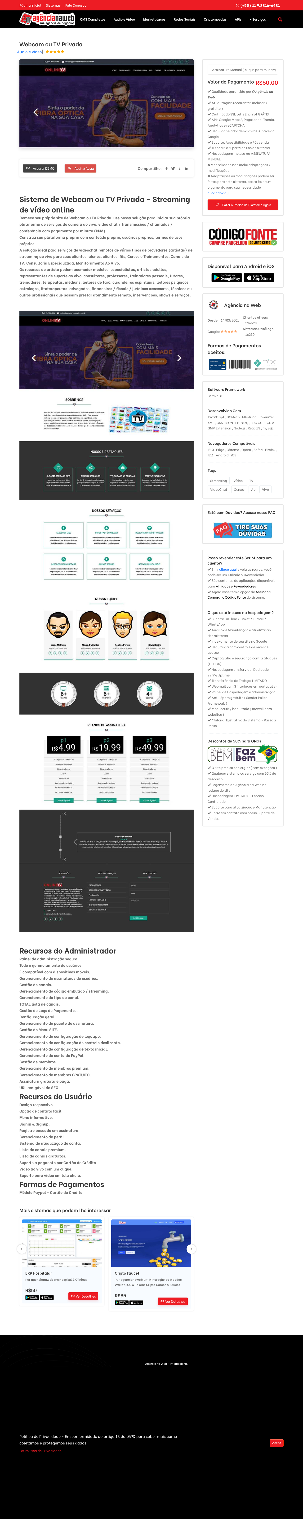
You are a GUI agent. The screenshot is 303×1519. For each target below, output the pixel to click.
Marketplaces (154, 19)
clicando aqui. (219, 192)
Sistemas (53, 5)
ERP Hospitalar (38, 1273)
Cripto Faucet (127, 1273)
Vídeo (238, 480)
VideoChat (218, 489)
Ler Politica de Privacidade (40, 1450)
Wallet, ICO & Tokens (130, 1284)
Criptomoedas (215, 19)
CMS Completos (92, 19)
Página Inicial (30, 5)
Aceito (276, 1443)
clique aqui (228, 569)
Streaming (218, 480)
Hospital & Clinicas (73, 1279)
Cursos (239, 489)
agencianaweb (42, 1279)
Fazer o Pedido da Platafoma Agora (246, 205)
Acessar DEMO (43, 168)
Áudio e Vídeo (124, 19)
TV (251, 480)
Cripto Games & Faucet (163, 1284)
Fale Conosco (75, 5)
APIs (238, 19)
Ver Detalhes (85, 1296)
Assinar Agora (84, 168)
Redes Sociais (185, 19)
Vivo (265, 489)
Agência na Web (242, 304)
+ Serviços (258, 19)
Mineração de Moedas (165, 1279)
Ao (253, 489)
